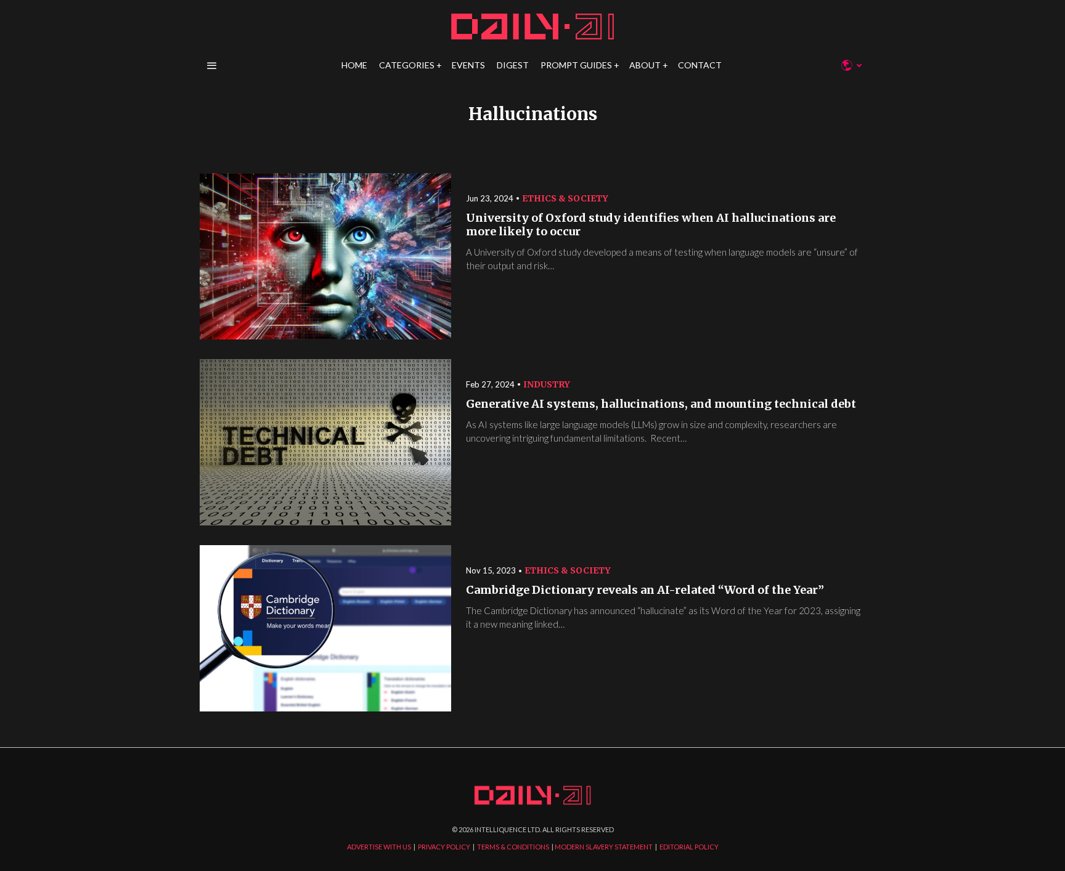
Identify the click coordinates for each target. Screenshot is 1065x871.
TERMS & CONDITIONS (513, 847)
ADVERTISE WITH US (379, 847)
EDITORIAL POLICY (689, 847)
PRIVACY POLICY (444, 847)
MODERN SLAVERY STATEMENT (604, 847)
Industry (546, 384)
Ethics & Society (565, 198)
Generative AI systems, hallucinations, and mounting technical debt (661, 404)
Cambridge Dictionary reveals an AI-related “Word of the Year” (646, 590)
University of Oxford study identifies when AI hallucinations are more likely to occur (651, 225)
